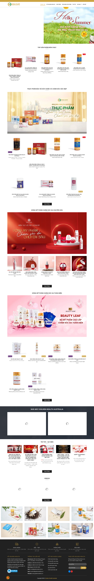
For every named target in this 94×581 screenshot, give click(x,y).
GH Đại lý (79, 4)
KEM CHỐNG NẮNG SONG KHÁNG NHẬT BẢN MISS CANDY (30, 273)
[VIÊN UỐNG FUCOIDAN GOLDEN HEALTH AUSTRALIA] (16, 144)
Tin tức (74, 4)
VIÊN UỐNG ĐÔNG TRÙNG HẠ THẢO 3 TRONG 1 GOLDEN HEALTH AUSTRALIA (15, 76)
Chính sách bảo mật (52, 569)
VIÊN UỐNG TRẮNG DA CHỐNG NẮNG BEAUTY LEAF (16, 390)
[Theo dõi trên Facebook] (81, 0)
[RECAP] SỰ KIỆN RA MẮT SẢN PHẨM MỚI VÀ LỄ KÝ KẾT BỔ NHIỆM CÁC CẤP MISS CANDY (14, 456)
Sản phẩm (58, 4)
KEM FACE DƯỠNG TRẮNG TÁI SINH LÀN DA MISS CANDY (63, 273)
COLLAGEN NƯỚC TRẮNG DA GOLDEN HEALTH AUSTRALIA (31, 68)
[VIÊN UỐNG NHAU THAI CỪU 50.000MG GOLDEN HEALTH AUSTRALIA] (47, 59)
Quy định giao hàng (52, 565)
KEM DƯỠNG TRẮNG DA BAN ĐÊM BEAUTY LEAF (77, 360)
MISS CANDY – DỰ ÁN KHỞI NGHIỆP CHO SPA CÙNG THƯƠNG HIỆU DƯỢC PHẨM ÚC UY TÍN (63, 456)
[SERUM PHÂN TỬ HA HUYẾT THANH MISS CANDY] (47, 263)
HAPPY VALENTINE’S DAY (79, 455)
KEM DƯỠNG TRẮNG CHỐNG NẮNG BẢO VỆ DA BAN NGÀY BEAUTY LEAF (57, 360)
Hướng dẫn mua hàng (53, 561)
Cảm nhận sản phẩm (66, 4)
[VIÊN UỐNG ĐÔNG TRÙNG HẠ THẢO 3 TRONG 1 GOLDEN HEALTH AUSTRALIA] (14, 63)
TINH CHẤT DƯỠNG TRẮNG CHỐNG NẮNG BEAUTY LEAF (37, 390)
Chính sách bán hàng (53, 559)
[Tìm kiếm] (86, 1)
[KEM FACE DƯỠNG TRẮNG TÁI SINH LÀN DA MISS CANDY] (63, 263)
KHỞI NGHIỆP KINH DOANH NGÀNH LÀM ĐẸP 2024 (47, 456)
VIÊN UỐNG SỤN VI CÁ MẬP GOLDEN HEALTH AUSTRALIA (79, 68)
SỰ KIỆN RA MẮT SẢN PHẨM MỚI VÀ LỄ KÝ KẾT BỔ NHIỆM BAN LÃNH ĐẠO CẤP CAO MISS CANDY (31, 457)
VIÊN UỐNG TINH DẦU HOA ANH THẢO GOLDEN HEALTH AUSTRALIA (74, 195)
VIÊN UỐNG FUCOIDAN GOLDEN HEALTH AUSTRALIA (17, 155)
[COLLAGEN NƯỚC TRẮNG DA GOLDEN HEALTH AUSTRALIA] (30, 59)
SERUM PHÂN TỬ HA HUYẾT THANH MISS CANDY (47, 273)
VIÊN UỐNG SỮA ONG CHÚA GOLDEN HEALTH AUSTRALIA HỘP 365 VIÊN (63, 68)
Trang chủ (42, 4)
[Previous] (3, 25)
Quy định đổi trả (51, 567)
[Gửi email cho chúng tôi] (82, 0)
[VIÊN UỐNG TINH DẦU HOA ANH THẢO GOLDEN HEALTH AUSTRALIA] (73, 183)
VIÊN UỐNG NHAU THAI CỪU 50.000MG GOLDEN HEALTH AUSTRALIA (47, 68)
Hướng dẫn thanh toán (53, 563)
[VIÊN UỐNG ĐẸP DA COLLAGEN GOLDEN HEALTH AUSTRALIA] (20, 183)
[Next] (90, 25)
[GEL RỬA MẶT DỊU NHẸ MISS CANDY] (14, 263)
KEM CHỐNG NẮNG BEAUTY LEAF (37, 359)
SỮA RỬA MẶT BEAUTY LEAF (17, 359)
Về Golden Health (50, 4)
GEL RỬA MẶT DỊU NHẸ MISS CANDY (15, 273)
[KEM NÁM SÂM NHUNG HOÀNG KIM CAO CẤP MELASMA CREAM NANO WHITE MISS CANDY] (79, 263)
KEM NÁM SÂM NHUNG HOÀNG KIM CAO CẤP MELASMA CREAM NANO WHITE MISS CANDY (79, 273)
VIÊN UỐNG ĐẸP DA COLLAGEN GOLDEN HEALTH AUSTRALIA (20, 195)
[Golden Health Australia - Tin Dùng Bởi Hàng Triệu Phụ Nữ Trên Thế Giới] (13, 4)
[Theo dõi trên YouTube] (83, 0)
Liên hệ (84, 4)
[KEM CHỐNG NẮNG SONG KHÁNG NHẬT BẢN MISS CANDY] (30, 263)
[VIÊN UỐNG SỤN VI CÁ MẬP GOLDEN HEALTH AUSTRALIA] (79, 59)
